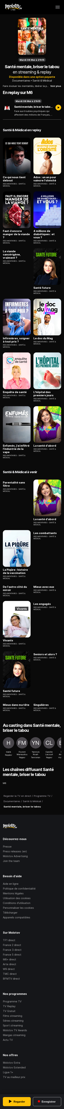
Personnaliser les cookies (18, 907)
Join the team (11, 861)
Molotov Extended (14, 1067)
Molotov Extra (11, 1062)
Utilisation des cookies (17, 898)
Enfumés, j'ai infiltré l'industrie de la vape (16, 449)
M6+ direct (9, 959)
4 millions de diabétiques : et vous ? (44, 234)
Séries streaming (13, 1020)
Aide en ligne (10, 883)
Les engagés (42, 604)
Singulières (41, 705)
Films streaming (12, 1016)
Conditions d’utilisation (16, 903)
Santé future (42, 287)
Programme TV (12, 1001)
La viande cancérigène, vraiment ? (12, 254)
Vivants (8, 640)
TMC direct (10, 973)
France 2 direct (12, 945)
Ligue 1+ (8, 1072)
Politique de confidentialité (19, 888)
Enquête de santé (15, 392)
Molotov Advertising (15, 856)
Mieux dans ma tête (16, 705)
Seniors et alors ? (45, 654)
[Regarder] (58, 108)
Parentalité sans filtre (14, 484)
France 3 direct (12, 949)
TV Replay (9, 1006)
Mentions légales (13, 893)
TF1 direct (9, 940)
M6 (4, 783)
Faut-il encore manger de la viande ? (16, 234)
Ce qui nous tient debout (14, 179)
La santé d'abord (44, 445)
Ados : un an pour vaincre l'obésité (44, 179)
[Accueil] (13, 7)
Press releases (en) (15, 851)
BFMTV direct (11, 978)
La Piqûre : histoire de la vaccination (15, 571)
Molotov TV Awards (15, 1030)
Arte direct (9, 964)
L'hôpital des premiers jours (43, 394)
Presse (7, 846)
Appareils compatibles (16, 917)
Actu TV (8, 1040)
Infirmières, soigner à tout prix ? (16, 340)
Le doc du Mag (43, 338)
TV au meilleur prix (14, 1077)
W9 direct (9, 969)
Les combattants (45, 533)
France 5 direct (12, 954)
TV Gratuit (9, 1011)
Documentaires (21, 80)
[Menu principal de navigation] (57, 7)
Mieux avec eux (43, 586)
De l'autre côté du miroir (15, 588)
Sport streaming (13, 1025)
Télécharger (10, 912)
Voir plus (55, 86)
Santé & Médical (42, 80)
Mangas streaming (14, 1035)
